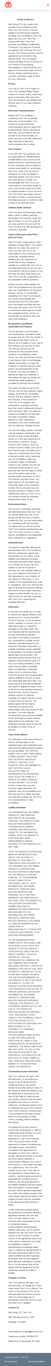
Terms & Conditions (36, 1361)
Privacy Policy (25, 91)
